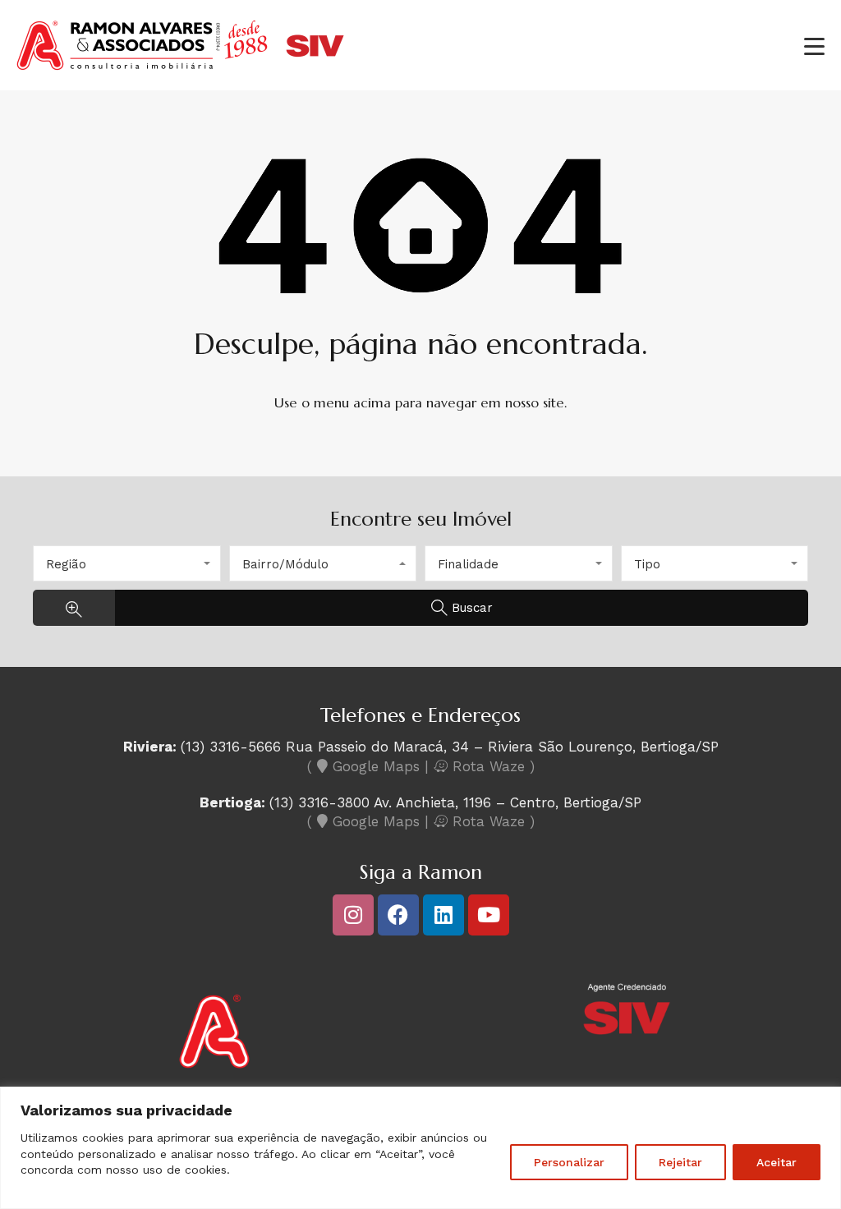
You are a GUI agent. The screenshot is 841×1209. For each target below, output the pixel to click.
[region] (420, 1148)
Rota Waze (489, 766)
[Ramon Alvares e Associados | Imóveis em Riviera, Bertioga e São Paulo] (180, 70)
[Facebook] (398, 914)
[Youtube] (488, 914)
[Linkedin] (443, 914)
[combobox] (127, 563)
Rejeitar (680, 1162)
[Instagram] (353, 914)
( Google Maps (363, 766)
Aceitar (776, 1162)
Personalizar (569, 1162)
